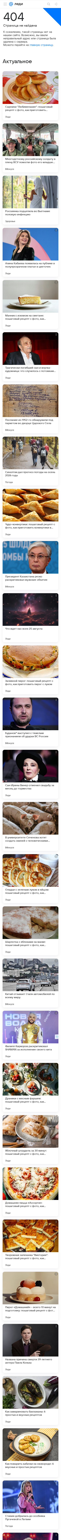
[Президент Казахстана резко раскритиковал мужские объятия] (30, 565)
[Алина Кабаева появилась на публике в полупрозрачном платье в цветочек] (30, 252)
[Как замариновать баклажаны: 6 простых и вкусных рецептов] (30, 1400)
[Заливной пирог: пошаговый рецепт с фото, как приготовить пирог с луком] (30, 669)
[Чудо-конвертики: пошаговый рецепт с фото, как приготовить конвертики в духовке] (30, 513)
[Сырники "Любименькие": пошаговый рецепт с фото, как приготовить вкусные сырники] (30, 95)
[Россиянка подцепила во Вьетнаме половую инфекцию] (30, 200)
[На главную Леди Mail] (18, 4)
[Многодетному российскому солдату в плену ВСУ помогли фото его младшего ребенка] (30, 147)
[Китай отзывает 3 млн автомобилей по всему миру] (30, 983)
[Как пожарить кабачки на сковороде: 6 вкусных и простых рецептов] (30, 1452)
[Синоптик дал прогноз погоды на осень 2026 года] (30, 461)
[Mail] (11, 4)
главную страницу (41, 44)
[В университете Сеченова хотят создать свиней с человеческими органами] (30, 826)
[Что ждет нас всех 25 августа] (30, 617)
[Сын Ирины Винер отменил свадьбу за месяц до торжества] (30, 774)
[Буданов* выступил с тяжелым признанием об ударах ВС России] (30, 722)
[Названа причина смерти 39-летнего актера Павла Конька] (30, 1348)
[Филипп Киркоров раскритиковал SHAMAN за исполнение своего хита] (30, 1035)
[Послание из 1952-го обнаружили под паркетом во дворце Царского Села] (30, 408)
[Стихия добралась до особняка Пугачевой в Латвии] (30, 1504)
